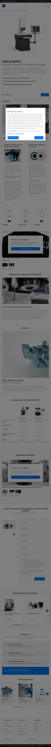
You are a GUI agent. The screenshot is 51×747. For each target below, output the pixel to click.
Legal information (19, 133)
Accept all (39, 137)
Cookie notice (11, 133)
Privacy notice (13, 131)
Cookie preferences (13, 137)
